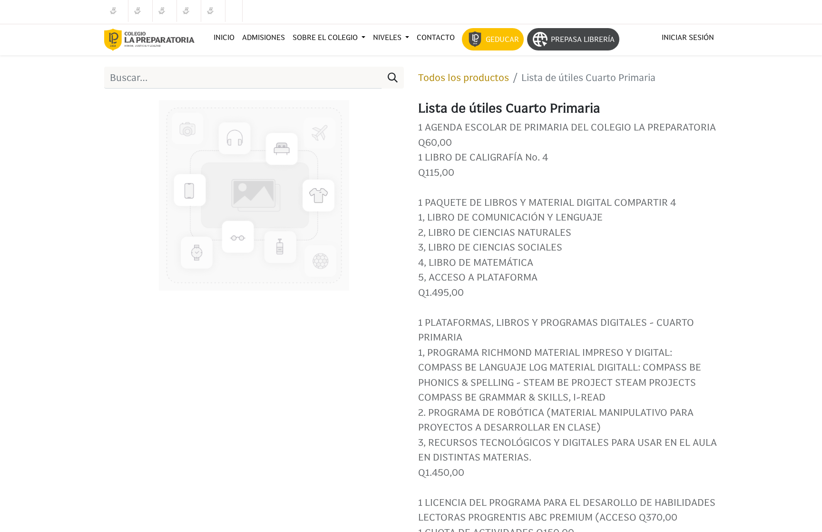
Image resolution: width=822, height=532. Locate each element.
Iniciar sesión (688, 37)
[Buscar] (393, 78)
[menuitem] (224, 37)
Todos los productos (463, 77)
